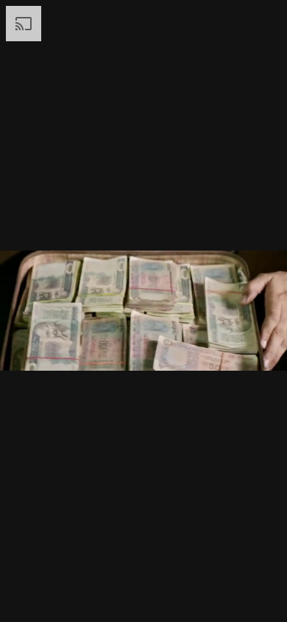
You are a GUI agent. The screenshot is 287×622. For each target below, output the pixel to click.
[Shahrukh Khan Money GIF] (143, 311)
